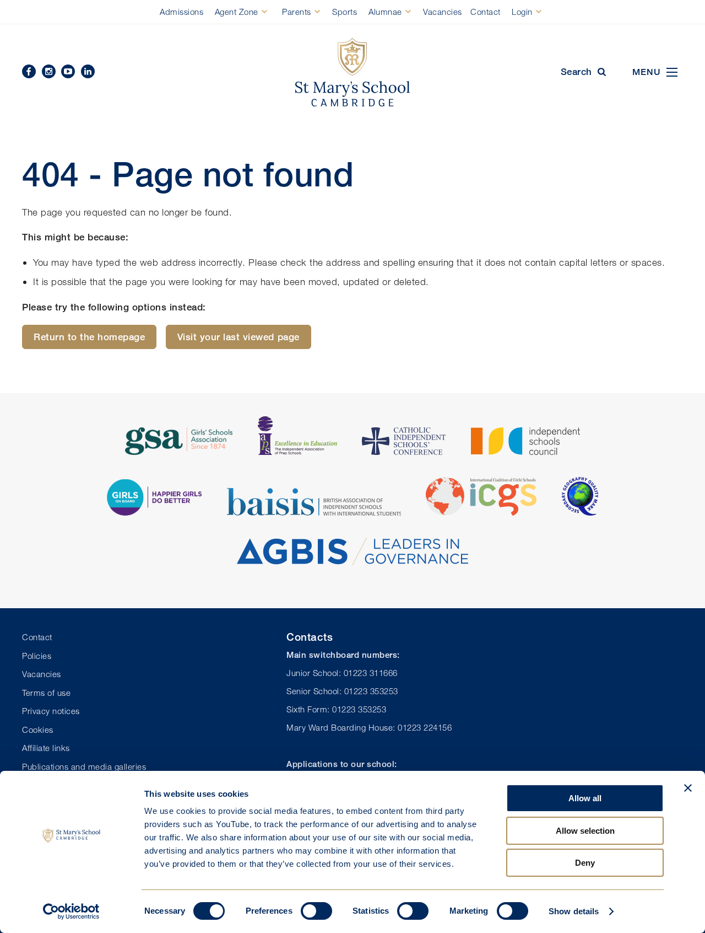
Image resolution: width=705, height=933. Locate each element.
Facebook (29, 71)
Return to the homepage (89, 336)
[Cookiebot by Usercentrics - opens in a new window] (71, 911)
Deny (585, 862)
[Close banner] (688, 788)
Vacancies (442, 12)
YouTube (68, 71)
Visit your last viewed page (238, 336)
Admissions (181, 12)
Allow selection (585, 830)
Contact (485, 12)
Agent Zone (236, 12)
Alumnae (385, 12)
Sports (344, 12)
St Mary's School (352, 72)
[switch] (316, 911)
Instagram (49, 71)
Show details (574, 911)
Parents (296, 12)
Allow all (584, 798)
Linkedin (88, 71)
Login (522, 12)
